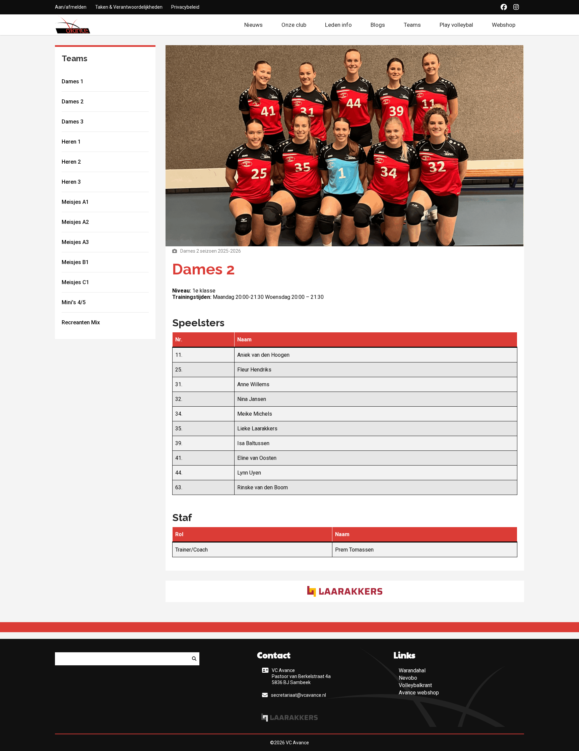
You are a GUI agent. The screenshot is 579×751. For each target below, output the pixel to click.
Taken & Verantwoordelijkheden (129, 7)
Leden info (338, 24)
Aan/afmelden (70, 7)
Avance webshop (419, 692)
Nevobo (408, 678)
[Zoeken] (194, 658)
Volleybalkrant (415, 685)
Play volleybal (456, 24)
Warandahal (412, 670)
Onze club (293, 24)
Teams (412, 24)
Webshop (508, 24)
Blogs (378, 24)
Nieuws (253, 24)
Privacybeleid (185, 7)
